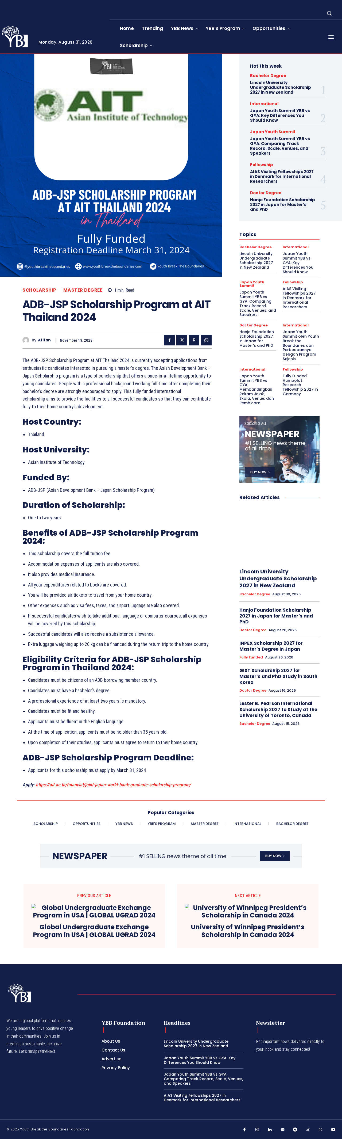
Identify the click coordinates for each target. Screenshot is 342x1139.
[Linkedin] (270, 1130)
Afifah (44, 340)
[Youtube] (333, 1130)
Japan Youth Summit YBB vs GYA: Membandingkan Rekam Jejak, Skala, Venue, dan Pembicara (256, 389)
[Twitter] (181, 340)
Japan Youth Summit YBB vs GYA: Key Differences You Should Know (280, 115)
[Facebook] (169, 340)
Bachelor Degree (268, 76)
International (264, 104)
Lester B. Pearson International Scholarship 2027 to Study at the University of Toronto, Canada (278, 709)
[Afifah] (27, 340)
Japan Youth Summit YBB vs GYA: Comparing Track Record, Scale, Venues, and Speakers (280, 146)
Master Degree (83, 290)
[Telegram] (295, 1130)
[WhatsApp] (206, 340)
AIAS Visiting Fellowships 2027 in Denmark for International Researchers (282, 176)
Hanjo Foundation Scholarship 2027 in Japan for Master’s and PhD (282, 204)
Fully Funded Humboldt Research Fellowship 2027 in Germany (300, 385)
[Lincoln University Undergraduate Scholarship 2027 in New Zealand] (279, 534)
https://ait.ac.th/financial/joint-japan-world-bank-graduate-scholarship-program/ (113, 784)
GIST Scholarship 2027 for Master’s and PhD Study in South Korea (278, 676)
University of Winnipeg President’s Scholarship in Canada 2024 (247, 931)
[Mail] (283, 1130)
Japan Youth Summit (273, 132)
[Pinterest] (194, 340)
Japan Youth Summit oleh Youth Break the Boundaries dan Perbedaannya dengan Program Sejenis (301, 345)
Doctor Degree (265, 193)
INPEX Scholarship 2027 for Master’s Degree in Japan (271, 646)
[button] (329, 13)
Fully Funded (251, 657)
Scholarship (39, 290)
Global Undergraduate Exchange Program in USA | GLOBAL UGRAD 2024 (94, 931)
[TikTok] (308, 1130)
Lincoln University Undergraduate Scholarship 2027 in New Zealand (280, 87)
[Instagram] (257, 1130)
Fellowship (261, 165)
